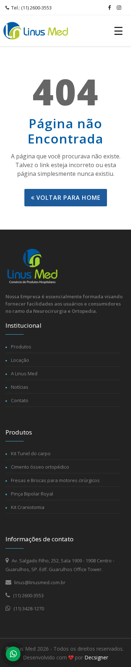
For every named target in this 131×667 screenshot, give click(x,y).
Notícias (19, 387)
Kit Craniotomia (27, 507)
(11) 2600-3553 (28, 595)
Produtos (21, 346)
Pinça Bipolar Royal (32, 493)
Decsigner (96, 657)
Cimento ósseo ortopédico (40, 467)
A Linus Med (24, 373)
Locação (20, 360)
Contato (19, 400)
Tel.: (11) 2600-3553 (31, 7)
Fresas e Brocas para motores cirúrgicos (55, 480)
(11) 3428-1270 (28, 608)
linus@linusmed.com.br (39, 582)
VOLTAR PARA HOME (67, 198)
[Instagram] (119, 7)
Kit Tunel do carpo (31, 453)
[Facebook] (109, 7)
